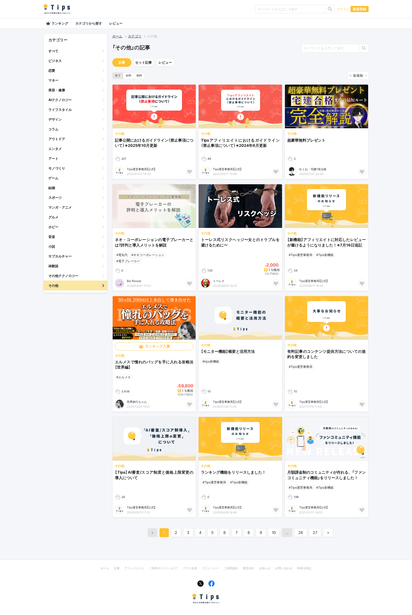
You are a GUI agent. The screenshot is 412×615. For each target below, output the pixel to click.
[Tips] (57, 9)
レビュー (116, 23)
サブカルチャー (60, 256)
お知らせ (264, 568)
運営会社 (248, 568)
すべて (53, 51)
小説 (51, 246)
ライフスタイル (60, 110)
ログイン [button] (343, 9)
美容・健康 (56, 90)
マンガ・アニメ (60, 207)
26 (300, 532)
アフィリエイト (134, 568)
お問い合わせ (283, 568)
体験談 (53, 266)
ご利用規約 (231, 568)
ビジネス (55, 61)
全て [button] (118, 75)
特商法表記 (304, 568)
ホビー (53, 227)
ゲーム (53, 178)
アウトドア (56, 139)
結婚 (51, 188)
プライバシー (210, 568)
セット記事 (143, 62)
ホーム (117, 36)
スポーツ (55, 197)
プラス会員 (190, 568)
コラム (53, 129)
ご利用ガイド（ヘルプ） (163, 568)
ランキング (60, 23)
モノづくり (56, 168)
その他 (53, 285)
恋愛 (51, 70)
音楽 (51, 237)
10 (274, 532)
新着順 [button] (358, 75)
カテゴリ (134, 36)
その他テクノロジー (63, 276)
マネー (53, 80)
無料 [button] (139, 75)
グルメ (53, 217)
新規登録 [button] (359, 9)
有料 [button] (128, 75)
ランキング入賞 (157, 346)
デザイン (55, 119)
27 (315, 532)
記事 (121, 62)
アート (53, 158)
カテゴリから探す (88, 23)
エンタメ (55, 149)
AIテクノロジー (60, 100)
